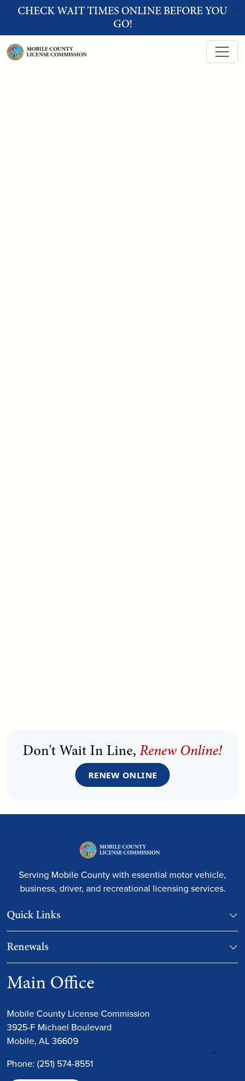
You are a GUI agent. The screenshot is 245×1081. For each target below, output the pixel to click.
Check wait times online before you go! (122, 17)
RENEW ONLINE (122, 775)
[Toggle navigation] (222, 51)
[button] (233, 917)
